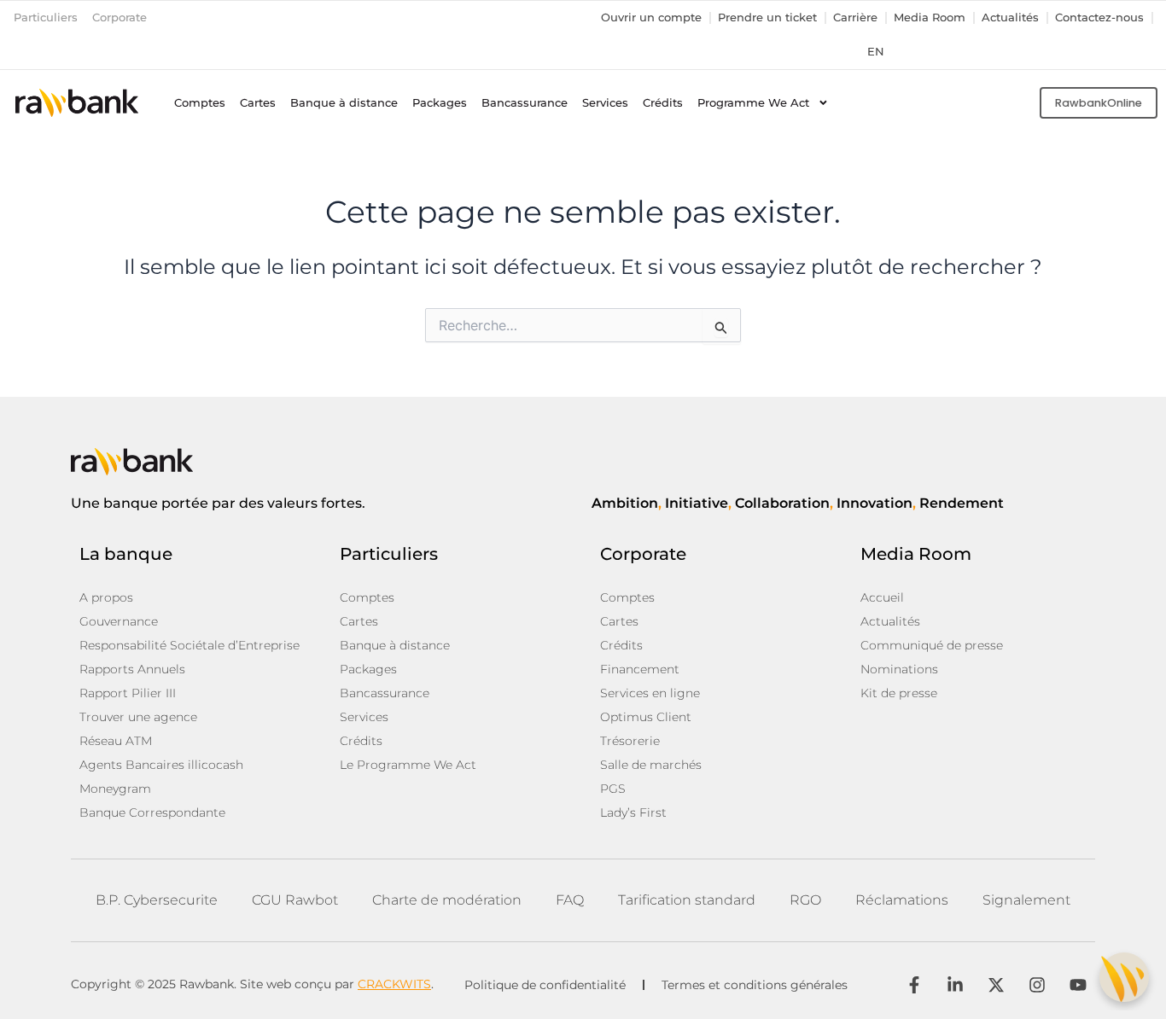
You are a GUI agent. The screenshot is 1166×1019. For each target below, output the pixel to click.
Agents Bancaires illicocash (161, 764)
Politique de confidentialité (545, 985)
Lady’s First (633, 812)
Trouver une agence (138, 717)
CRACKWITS (394, 984)
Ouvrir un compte (651, 17)
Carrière (855, 17)
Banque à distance (344, 102)
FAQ (570, 900)
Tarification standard (686, 900)
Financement (639, 669)
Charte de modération (447, 900)
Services (605, 102)
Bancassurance (524, 102)
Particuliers (46, 17)
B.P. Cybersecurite (157, 900)
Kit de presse (898, 693)
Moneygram (115, 788)
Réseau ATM (115, 740)
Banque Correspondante (152, 812)
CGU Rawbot (295, 900)
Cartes (258, 102)
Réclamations (901, 900)
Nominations (899, 669)
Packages (439, 102)
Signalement (1026, 900)
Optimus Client (645, 717)
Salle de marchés (651, 764)
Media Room (929, 17)
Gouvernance (118, 621)
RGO (805, 900)
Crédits (663, 102)
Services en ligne (650, 693)
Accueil (882, 597)
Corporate (119, 17)
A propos (106, 597)
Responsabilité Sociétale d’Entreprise (189, 645)
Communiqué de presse (931, 645)
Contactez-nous (1099, 17)
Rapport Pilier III (127, 693)
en (875, 51)
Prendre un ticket (767, 17)
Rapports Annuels (132, 669)
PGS (613, 788)
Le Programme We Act (408, 764)
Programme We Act (753, 102)
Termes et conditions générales (755, 985)
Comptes (199, 102)
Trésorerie (630, 740)
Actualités (1010, 17)
